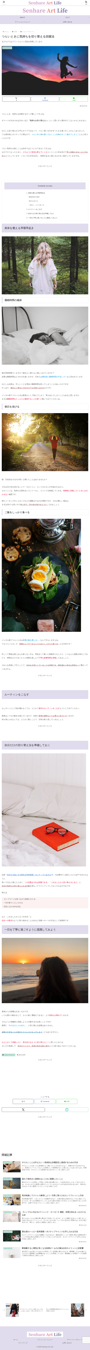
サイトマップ (23, 1343)
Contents (42, 186)
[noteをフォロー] (66, 1109)
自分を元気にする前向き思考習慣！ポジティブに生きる (29, 875)
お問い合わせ (67, 1343)
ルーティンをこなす (35, 209)
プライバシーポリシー (74, 1339)
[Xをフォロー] (23, 1109)
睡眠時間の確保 (34, 197)
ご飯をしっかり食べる (36, 205)
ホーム (15, 1339)
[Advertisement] (45, 173)
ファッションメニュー (45, 1339)
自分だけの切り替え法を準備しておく (41, 213)
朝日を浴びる (33, 201)
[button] (83, 693)
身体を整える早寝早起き (36, 193)
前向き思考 (22, 1055)
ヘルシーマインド (9, 1055)
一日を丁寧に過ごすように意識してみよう (42, 218)
